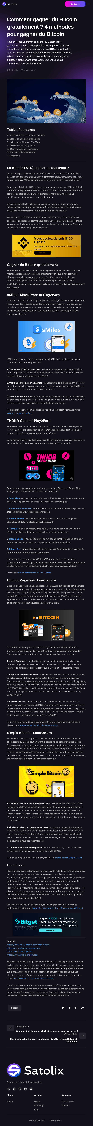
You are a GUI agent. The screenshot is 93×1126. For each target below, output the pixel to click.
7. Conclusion (13, 156)
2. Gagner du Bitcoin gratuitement (23, 139)
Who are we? (67, 1101)
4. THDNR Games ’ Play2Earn (21, 145)
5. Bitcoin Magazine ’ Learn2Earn (23, 149)
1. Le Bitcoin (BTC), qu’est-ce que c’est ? (26, 135)
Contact (65, 1105)
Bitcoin (14, 70)
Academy (38, 1105)
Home (10, 1101)
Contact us (75, 4)
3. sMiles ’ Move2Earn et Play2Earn (23, 142)
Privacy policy (56, 1120)
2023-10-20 (30, 70)
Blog (36, 1109)
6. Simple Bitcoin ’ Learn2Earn (21, 152)
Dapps (37, 1101)
